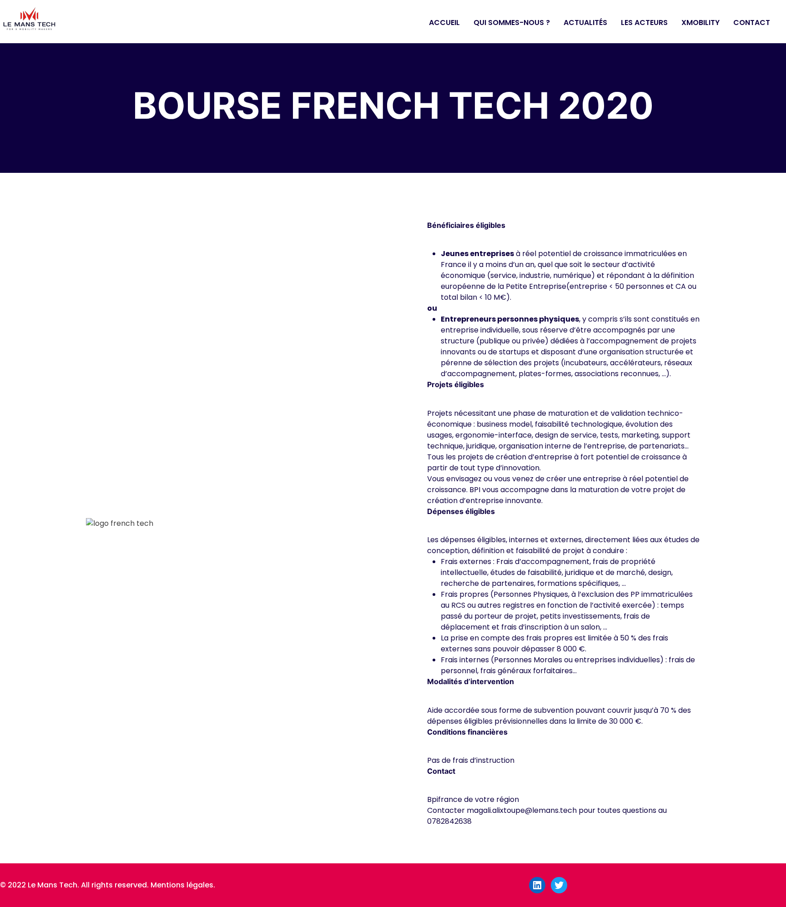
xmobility (700, 22)
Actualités (585, 22)
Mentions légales (182, 885)
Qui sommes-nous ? (512, 22)
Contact (751, 22)
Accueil (444, 22)
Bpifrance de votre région (473, 799)
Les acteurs (644, 22)
